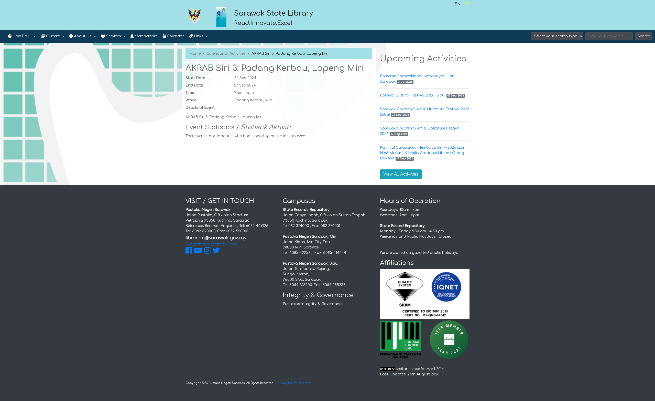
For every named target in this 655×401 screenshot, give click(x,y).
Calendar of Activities (226, 54)
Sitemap (305, 383)
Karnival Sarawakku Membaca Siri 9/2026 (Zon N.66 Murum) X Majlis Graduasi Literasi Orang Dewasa (422, 153)
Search (644, 36)
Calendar (175, 36)
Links (198, 36)
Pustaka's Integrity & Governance (313, 304)
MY (467, 4)
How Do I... (21, 36)
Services (113, 36)
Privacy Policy (287, 383)
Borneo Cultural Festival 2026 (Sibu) (412, 95)
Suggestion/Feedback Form (211, 244)
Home (195, 54)
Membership (145, 36)
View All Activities (400, 174)
